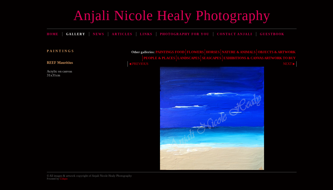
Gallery (75, 34)
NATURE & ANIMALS (238, 52)
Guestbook (272, 34)
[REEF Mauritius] (212, 118)
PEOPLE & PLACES (159, 58)
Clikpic (64, 178)
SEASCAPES (211, 58)
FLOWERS (195, 52)
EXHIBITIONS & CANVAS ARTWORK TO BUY (259, 58)
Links (146, 34)
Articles (122, 34)
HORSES (213, 52)
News (98, 34)
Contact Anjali (234, 34)
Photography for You (184, 34)
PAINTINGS (165, 52)
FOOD (179, 52)
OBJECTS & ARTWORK (277, 52)
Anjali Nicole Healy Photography (171, 15)
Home (53, 34)
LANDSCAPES (188, 58)
